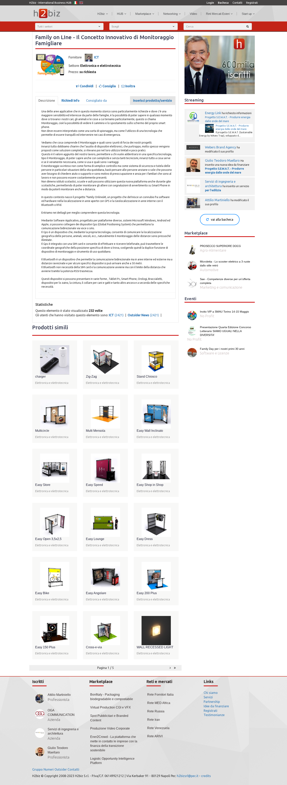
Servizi (208, 697)
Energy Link (213, 113)
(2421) (116, 315)
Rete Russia (155, 711)
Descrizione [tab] (46, 100)
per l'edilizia (213, 190)
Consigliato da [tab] (96, 100)
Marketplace (143, 13)
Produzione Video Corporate (110, 728)
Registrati (252, 2)
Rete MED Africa (158, 703)
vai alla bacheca (222, 219)
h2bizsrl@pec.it (187, 776)
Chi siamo (211, 692)
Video (193, 13)
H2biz (101, 13)
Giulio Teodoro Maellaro (222, 160)
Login (210, 2)
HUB (120, 13)
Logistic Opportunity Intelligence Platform (112, 761)
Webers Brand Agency (220, 147)
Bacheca (223, 2)
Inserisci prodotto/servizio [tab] (152, 100)
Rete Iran (153, 719)
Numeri (49, 769)
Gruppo (37, 769)
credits (206, 776)
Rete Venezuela (158, 728)
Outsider (60, 769)
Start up (247, 13)
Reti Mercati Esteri (218, 13)
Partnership (212, 701)
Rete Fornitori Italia (160, 694)
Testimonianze (214, 715)
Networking (170, 13)
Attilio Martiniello (218, 200)
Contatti (237, 2)
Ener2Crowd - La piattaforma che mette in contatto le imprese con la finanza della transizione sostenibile (113, 743)
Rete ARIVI (155, 736)
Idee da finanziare (216, 706)
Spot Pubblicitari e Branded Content (109, 718)
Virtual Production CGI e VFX (110, 707)
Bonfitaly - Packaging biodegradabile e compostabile (111, 697)
